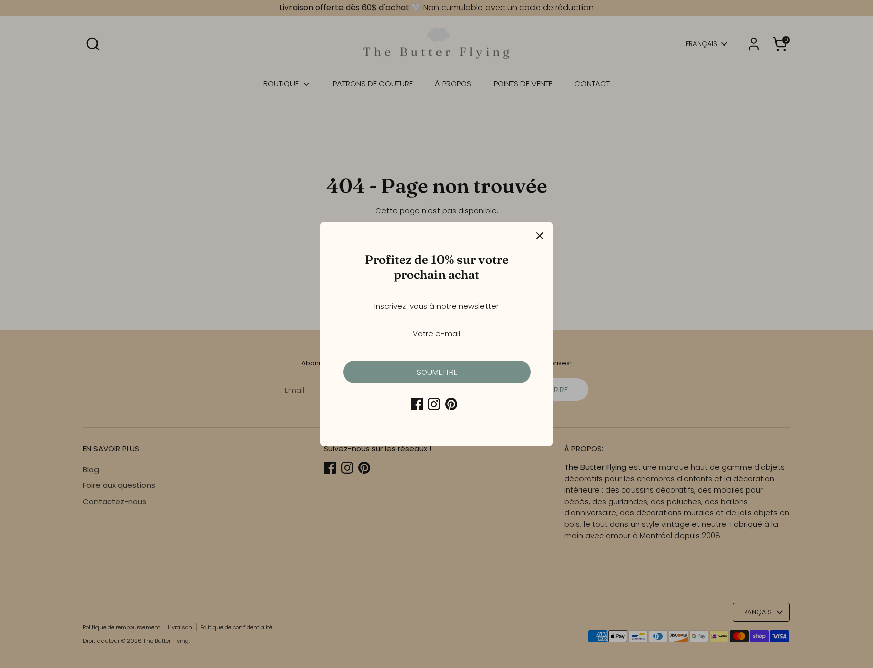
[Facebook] (417, 404)
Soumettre (437, 372)
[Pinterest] (451, 404)
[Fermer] (539, 236)
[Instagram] (434, 404)
